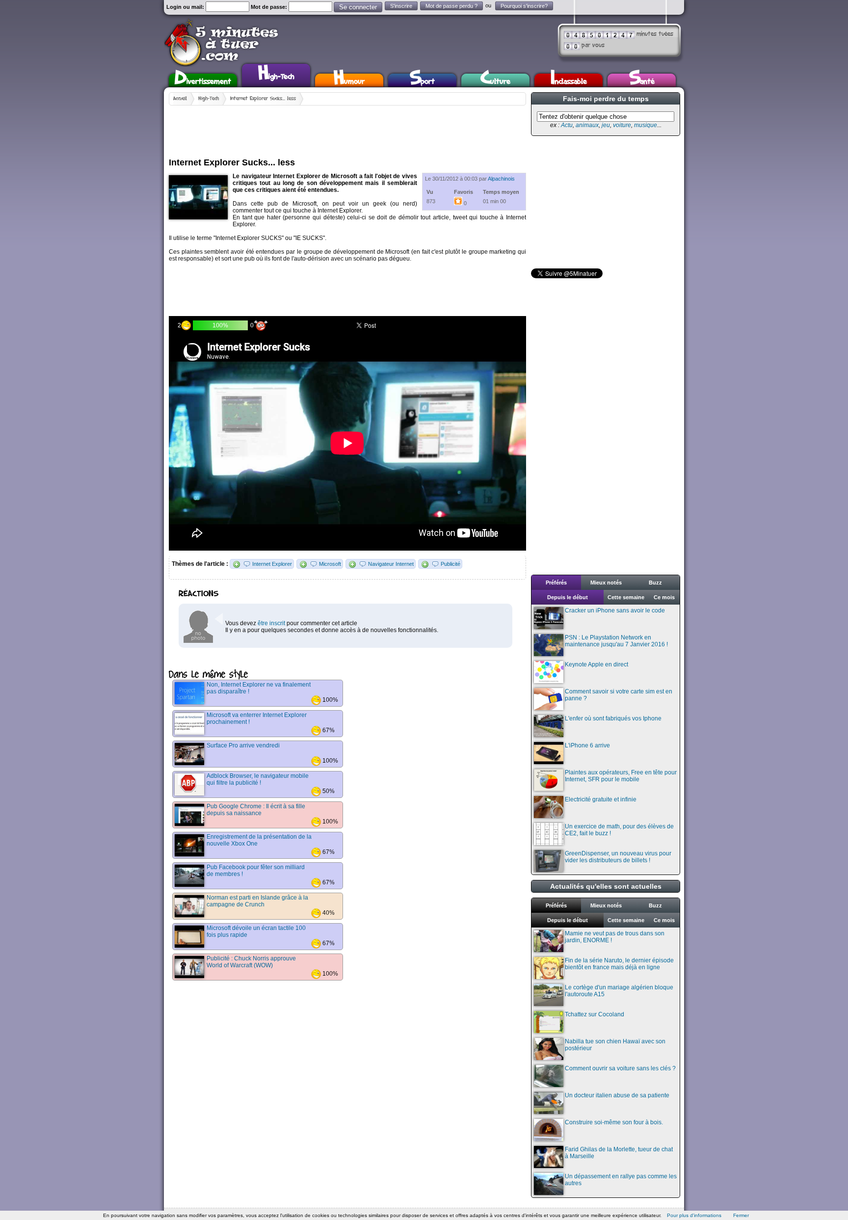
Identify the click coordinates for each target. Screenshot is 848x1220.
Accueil (180, 99)
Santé (642, 80)
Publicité (450, 564)
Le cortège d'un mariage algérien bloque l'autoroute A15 (619, 991)
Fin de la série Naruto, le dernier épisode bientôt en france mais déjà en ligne (619, 964)
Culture (495, 80)
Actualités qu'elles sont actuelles (606, 886)
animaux (587, 125)
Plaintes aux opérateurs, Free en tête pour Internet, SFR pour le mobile (621, 776)
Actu (567, 125)
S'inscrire (401, 6)
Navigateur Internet (391, 564)
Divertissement (203, 80)
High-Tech (276, 74)
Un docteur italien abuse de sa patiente (617, 1095)
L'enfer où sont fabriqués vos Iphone (613, 718)
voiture (622, 125)
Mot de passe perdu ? (451, 6)
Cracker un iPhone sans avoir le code (615, 610)
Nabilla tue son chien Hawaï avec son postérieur (615, 1045)
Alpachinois (501, 179)
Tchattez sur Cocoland (594, 1014)
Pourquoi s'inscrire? (524, 6)
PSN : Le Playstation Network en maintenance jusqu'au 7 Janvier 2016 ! (616, 641)
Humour (349, 80)
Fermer (741, 1215)
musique (645, 125)
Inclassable (569, 80)
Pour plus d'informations (694, 1215)
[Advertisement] (347, 128)
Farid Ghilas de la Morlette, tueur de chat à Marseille (619, 1153)
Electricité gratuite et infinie (600, 799)
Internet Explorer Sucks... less (263, 99)
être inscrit (271, 623)
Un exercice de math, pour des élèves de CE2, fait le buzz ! (619, 830)
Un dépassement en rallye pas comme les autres (621, 1180)
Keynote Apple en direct (596, 664)
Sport (422, 80)
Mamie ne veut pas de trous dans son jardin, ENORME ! (614, 937)
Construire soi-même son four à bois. (614, 1122)
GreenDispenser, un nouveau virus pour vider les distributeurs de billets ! (618, 857)
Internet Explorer (272, 564)
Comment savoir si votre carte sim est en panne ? (618, 695)
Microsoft (330, 564)
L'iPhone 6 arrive (587, 745)
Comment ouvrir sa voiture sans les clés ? (620, 1068)
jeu (606, 125)
